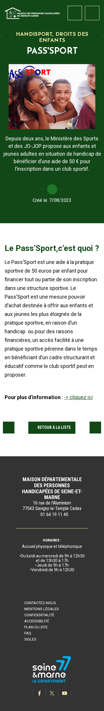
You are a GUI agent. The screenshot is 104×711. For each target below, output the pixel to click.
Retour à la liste (54, 427)
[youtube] (64, 693)
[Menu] (92, 13)
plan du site (36, 627)
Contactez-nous (40, 603)
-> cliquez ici (78, 397)
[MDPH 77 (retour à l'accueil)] (32, 12)
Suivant (95, 427)
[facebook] (39, 693)
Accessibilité (36, 621)
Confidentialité (39, 615)
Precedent (8, 427)
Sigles (30, 639)
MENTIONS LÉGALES (41, 609)
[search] (75, 13)
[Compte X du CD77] (52, 693)
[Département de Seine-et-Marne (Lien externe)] (52, 681)
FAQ (27, 633)
